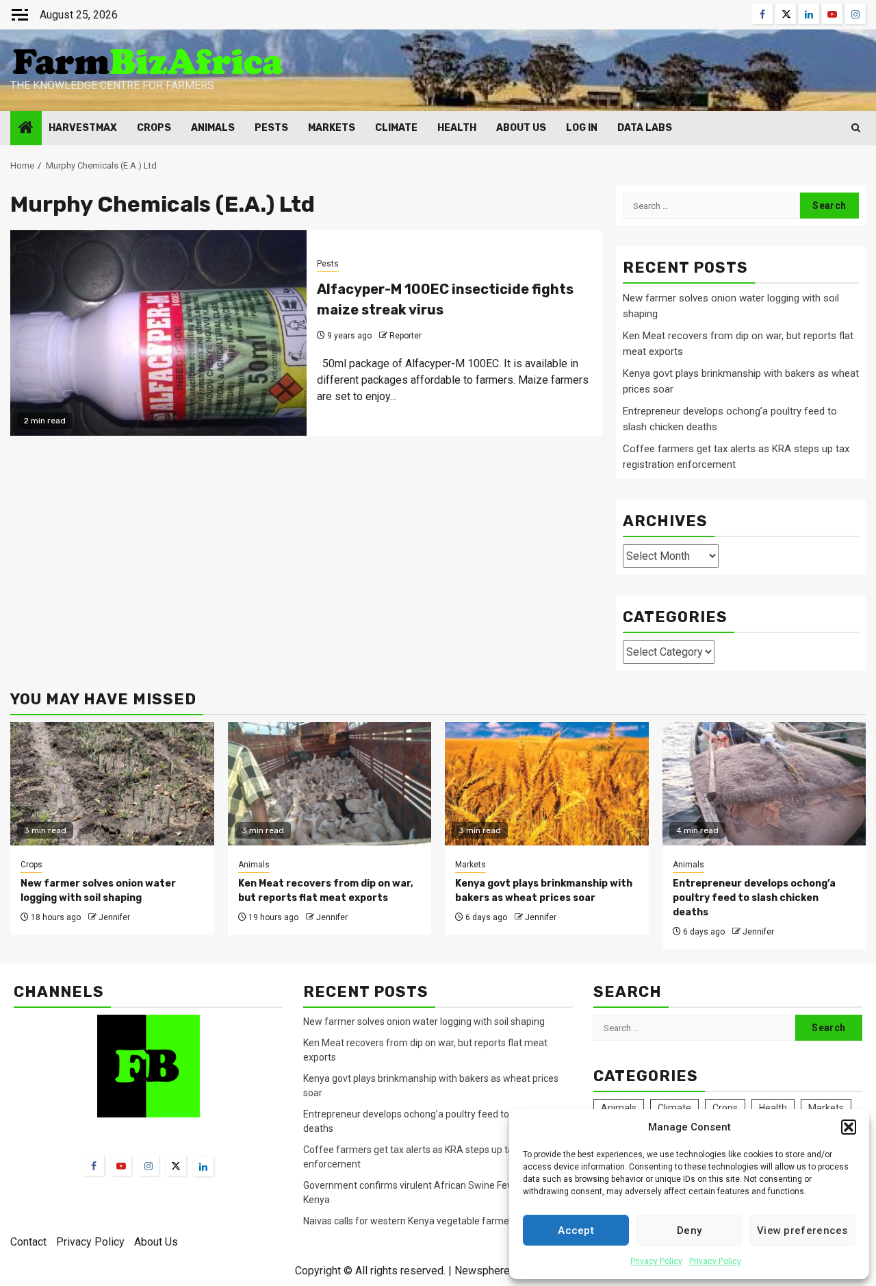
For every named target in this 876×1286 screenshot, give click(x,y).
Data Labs (644, 128)
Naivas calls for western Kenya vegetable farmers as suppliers (437, 1220)
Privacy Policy (656, 1261)
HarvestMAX (83, 128)
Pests (271, 128)
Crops (154, 128)
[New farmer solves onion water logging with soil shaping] (112, 783)
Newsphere (482, 1270)
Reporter (405, 336)
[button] (848, 1127)
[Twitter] (176, 1165)
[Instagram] (148, 1165)
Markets (331, 128)
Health (456, 128)
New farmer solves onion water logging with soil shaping (424, 1021)
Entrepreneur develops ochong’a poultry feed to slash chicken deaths (754, 898)
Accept (576, 1230)
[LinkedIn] (203, 1166)
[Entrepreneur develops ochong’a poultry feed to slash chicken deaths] (764, 783)
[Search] (855, 127)
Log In (581, 128)
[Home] (26, 128)
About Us (521, 128)
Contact (28, 1241)
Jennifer (114, 917)
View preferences (802, 1230)
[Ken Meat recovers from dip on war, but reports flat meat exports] (330, 783)
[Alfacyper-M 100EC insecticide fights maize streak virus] (158, 333)
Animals (213, 128)
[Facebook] (93, 1165)
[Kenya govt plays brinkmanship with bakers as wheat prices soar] (547, 783)
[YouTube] (121, 1165)
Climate (396, 128)
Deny (689, 1230)
